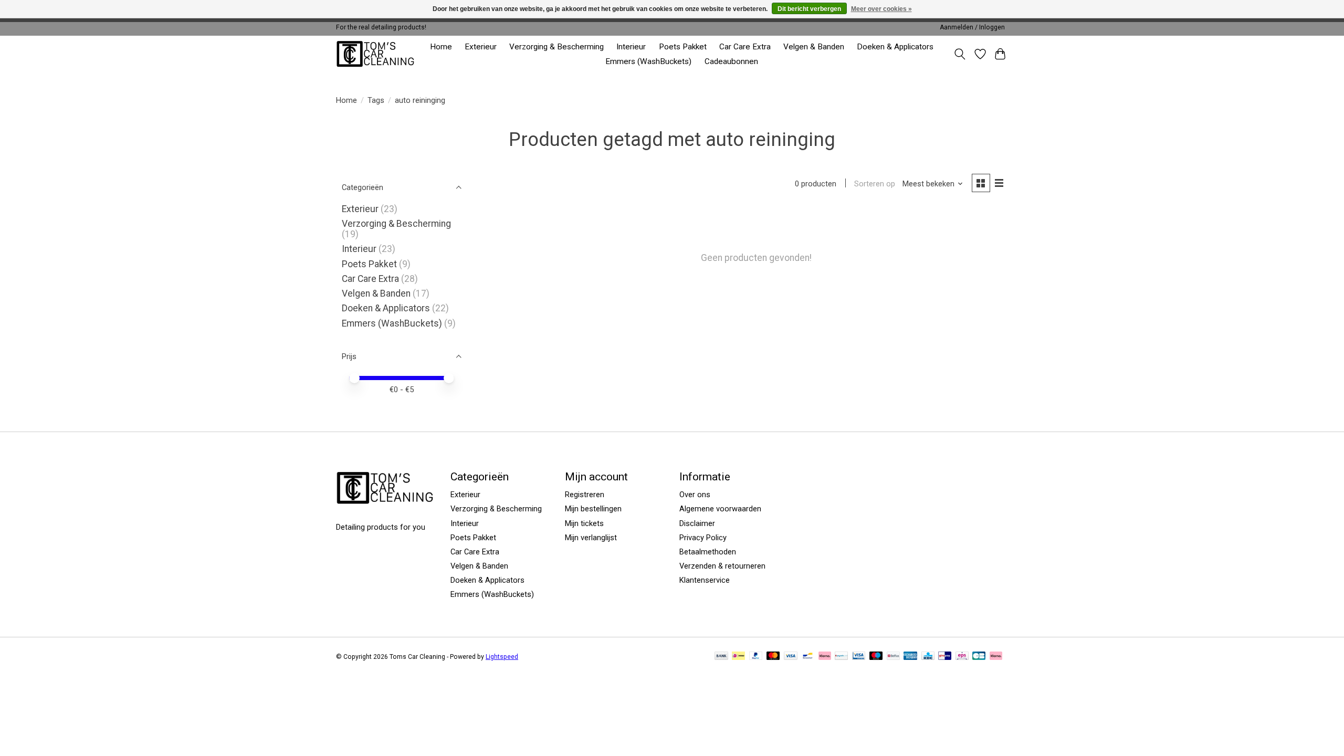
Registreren (584, 494)
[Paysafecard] (841, 657)
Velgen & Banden (813, 46)
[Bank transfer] (721, 657)
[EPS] (962, 657)
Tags (376, 100)
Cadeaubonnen (731, 61)
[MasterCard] (773, 657)
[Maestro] (876, 657)
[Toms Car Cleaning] (376, 53)
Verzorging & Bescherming (556, 46)
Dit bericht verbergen (809, 9)
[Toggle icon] (960, 54)
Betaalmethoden (707, 551)
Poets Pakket (683, 46)
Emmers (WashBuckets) (648, 61)
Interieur (631, 46)
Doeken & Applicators (895, 46)
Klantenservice (704, 580)
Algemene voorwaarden (720, 508)
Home (441, 46)
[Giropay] (944, 657)
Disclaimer (697, 523)
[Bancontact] (807, 657)
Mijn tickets (584, 523)
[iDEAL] (738, 657)
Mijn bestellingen (593, 508)
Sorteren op (874, 183)
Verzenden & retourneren (722, 566)
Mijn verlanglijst (591, 537)
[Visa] (790, 657)
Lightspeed (502, 656)
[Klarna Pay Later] (996, 657)
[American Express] (910, 657)
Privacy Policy (703, 537)
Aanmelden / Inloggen (972, 27)
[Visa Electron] (858, 657)
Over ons (694, 494)
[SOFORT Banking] (824, 657)
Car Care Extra (745, 46)
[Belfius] (893, 657)
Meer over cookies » (881, 9)
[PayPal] (756, 657)
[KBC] (927, 657)
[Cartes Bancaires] (978, 657)
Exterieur (481, 46)
